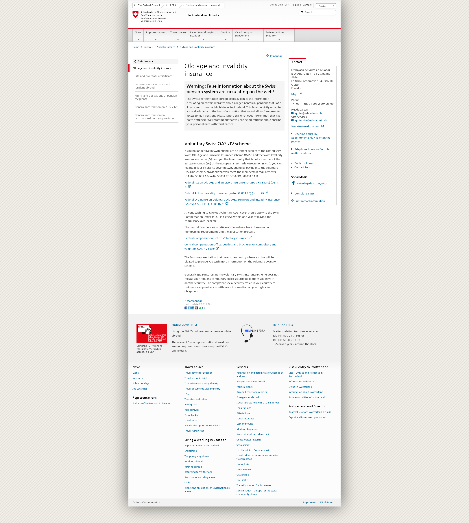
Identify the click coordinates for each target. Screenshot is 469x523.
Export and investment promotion (307, 417)
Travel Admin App (194, 431)
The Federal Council (149, 5)
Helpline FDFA (283, 325)
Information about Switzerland (306, 392)
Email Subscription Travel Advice (202, 425)
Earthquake (190, 404)
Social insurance (166, 47)
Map (294, 94)
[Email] (203, 307)
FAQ (186, 394)
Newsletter (138, 378)
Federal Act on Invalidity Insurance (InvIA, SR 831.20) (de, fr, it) (224, 193)
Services (225, 32)
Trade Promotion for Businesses (254, 485)
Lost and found (245, 424)
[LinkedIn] (193, 307)
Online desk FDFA (184, 325)
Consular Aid (191, 415)
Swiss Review (244, 469)
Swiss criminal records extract (253, 434)
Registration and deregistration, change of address (260, 374)
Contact (295, 62)
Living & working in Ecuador (202, 34)
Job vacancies (139, 388)
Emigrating (190, 450)
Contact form (302, 167)
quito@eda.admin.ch (308, 113)
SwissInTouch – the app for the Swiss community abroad (257, 492)
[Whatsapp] (200, 307)
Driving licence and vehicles (252, 392)
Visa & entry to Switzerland (243, 34)
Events (135, 372)
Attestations (243, 413)
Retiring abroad (193, 466)
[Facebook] (186, 307)
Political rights (244, 387)
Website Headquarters (305, 126)
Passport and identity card (251, 381)
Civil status (242, 480)
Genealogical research (249, 439)
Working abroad (193, 461)
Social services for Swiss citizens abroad (258, 402)
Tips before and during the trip (201, 383)
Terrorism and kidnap (196, 399)
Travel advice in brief (195, 378)
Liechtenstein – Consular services (254, 450)
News (138, 32)
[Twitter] (189, 307)
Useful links (243, 464)
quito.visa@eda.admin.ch (311, 120)
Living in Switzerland (300, 387)
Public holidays (303, 163)
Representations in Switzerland (201, 445)
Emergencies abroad (248, 397)
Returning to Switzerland (198, 472)
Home (135, 47)
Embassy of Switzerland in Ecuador (151, 403)
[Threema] (196, 307)
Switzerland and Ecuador (275, 34)
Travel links (190, 420)
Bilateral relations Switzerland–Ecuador (310, 412)
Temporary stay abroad (197, 456)
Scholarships (243, 445)
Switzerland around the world (203, 5)
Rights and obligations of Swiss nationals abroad (207, 490)
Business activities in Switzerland (307, 397)
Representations (156, 32)
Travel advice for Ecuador (198, 372)
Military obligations (247, 429)
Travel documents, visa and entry (202, 388)
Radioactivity (191, 409)
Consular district (304, 193)
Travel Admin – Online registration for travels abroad (257, 457)
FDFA (173, 5)
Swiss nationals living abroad (200, 477)
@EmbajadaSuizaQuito (311, 183)
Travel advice (178, 32)
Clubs (187, 482)
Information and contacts (303, 381)
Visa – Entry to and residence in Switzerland (306, 374)
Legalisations (244, 408)
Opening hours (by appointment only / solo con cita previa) (310, 137)
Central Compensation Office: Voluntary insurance (216, 238)
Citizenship (243, 475)
